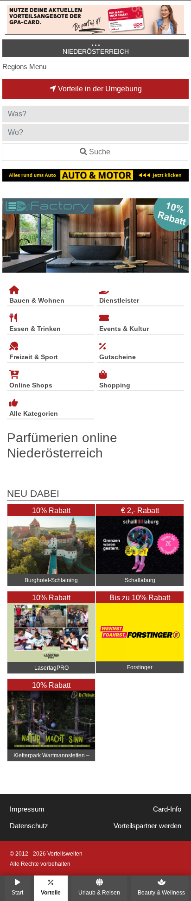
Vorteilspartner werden (147, 826)
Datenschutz (29, 826)
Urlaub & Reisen (99, 892)
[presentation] (11, 235)
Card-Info (167, 809)
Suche (99, 152)
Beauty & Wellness (161, 892)
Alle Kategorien (33, 413)
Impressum (27, 809)
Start (17, 892)
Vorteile (51, 892)
